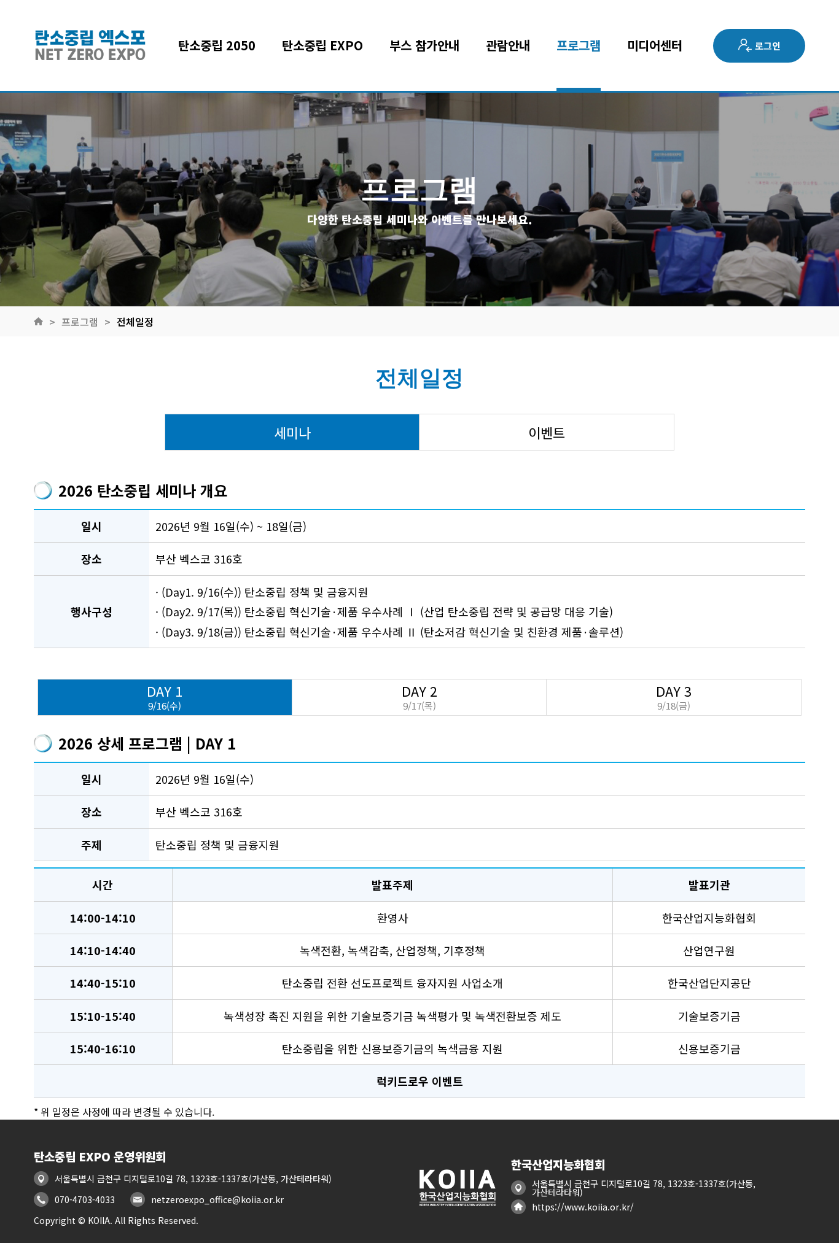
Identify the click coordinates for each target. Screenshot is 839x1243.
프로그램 (578, 45)
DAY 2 (419, 697)
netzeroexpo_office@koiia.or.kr (217, 1199)
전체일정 (135, 322)
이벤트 (546, 432)
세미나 (292, 432)
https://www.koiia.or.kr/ (583, 1206)
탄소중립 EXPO (322, 45)
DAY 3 (674, 697)
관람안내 (508, 45)
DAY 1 (164, 697)
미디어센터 (654, 45)
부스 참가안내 (424, 45)
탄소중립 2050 (217, 45)
